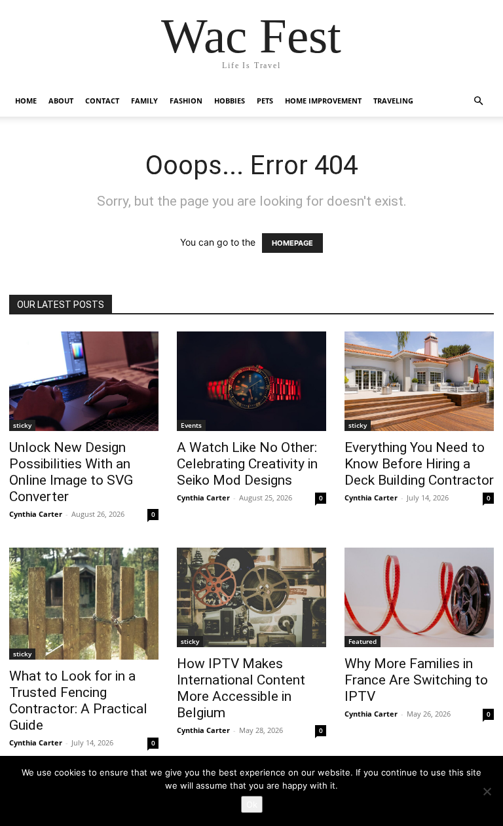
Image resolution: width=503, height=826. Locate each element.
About (60, 100)
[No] (486, 791)
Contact (102, 100)
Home (26, 100)
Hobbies (229, 100)
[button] (478, 101)
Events (191, 425)
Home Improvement (323, 100)
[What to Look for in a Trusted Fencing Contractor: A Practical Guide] (83, 604)
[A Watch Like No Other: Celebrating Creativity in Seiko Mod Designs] (251, 381)
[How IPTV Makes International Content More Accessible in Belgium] (251, 597)
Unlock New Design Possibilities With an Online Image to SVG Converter (71, 472)
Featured (362, 641)
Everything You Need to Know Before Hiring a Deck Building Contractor (419, 464)
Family (144, 100)
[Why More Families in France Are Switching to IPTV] (419, 597)
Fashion (186, 100)
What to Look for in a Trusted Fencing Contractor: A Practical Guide (78, 700)
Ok (251, 804)
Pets (265, 100)
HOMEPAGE (292, 243)
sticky (22, 425)
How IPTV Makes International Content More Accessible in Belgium (241, 688)
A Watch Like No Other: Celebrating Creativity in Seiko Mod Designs (247, 464)
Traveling (393, 100)
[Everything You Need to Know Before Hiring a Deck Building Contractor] (419, 381)
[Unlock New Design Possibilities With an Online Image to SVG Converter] (83, 381)
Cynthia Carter (35, 514)
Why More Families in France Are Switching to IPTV (416, 680)
